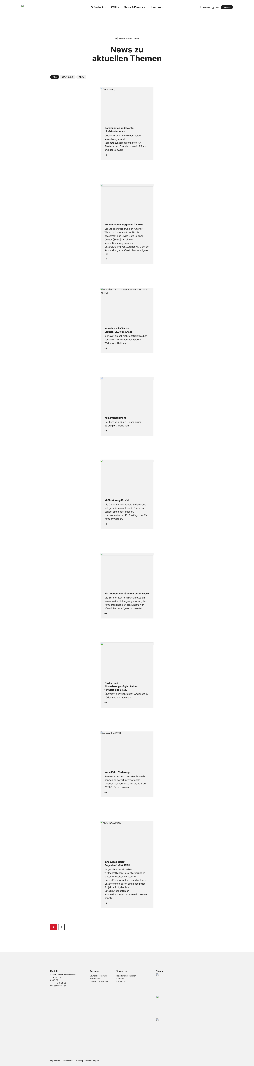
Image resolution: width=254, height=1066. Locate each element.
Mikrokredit (95, 978)
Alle (55, 76)
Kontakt (206, 7)
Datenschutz (68, 1061)
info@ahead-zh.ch (58, 986)
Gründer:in (97, 7)
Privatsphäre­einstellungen (87, 1061)
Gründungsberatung (98, 976)
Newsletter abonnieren (126, 976)
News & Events (133, 7)
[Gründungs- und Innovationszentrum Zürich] (115, 38)
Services (226, 7)
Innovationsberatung (99, 981)
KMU (114, 7)
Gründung (67, 76)
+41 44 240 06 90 (58, 983)
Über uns (155, 7)
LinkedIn (120, 978)
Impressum (55, 1061)
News (136, 38)
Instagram (120, 981)
